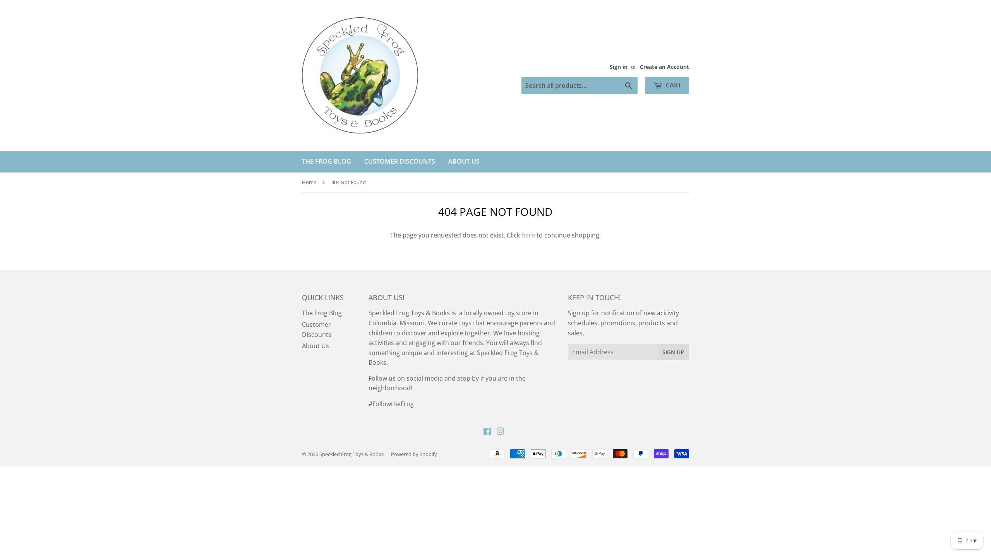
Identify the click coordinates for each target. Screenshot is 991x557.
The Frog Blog (326, 161)
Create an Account (664, 66)
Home (309, 182)
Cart (672, 85)
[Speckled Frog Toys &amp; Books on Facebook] (487, 432)
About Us (464, 161)
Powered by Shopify (414, 454)
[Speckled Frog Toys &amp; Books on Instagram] (500, 432)
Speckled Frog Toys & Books (351, 454)
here (528, 235)
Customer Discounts (399, 161)
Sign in (619, 66)
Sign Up (673, 352)
